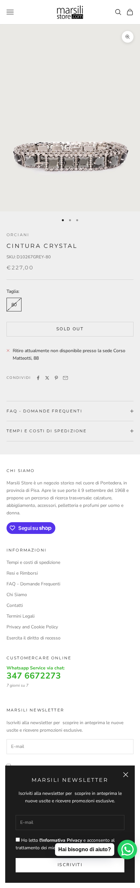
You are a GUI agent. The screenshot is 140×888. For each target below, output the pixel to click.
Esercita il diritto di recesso (34, 638)
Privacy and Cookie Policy (32, 627)
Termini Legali (21, 616)
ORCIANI (18, 234)
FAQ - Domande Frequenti (33, 584)
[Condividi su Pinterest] (56, 377)
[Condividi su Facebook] (38, 377)
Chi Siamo (17, 595)
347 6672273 (34, 676)
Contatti (15, 605)
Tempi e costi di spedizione (33, 562)
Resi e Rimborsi (22, 573)
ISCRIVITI (70, 865)
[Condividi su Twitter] (47, 377)
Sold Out (70, 329)
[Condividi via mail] (65, 377)
